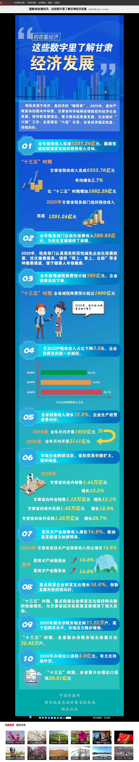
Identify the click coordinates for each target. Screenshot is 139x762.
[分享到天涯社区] (54, 717)
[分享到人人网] (48, 717)
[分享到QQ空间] (45, 717)
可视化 (57, 3)
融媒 (50, 3)
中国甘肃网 (31, 3)
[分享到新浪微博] (39, 717)
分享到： (35, 718)
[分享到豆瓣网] (57, 717)
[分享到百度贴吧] (51, 717)
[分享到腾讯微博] (42, 717)
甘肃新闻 (42, 3)
